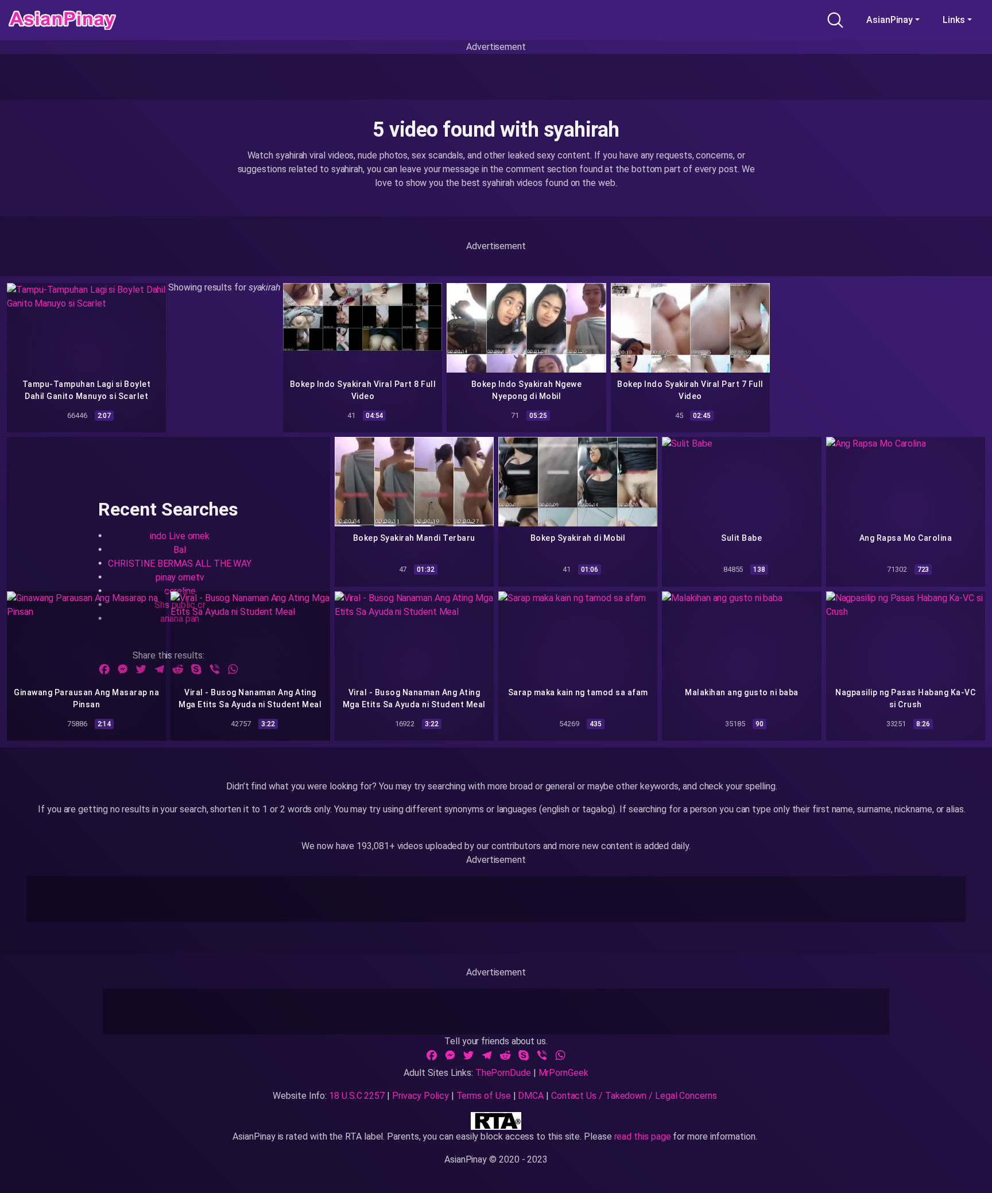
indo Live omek (180, 535)
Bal (179, 549)
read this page (642, 1136)
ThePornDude (503, 1072)
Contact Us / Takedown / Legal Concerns (634, 1095)
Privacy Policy (420, 1095)
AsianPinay (889, 19)
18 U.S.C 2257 (357, 1095)
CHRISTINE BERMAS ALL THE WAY (179, 563)
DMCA (531, 1095)
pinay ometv (180, 577)
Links (954, 19)
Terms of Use (483, 1095)
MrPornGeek (563, 1072)
